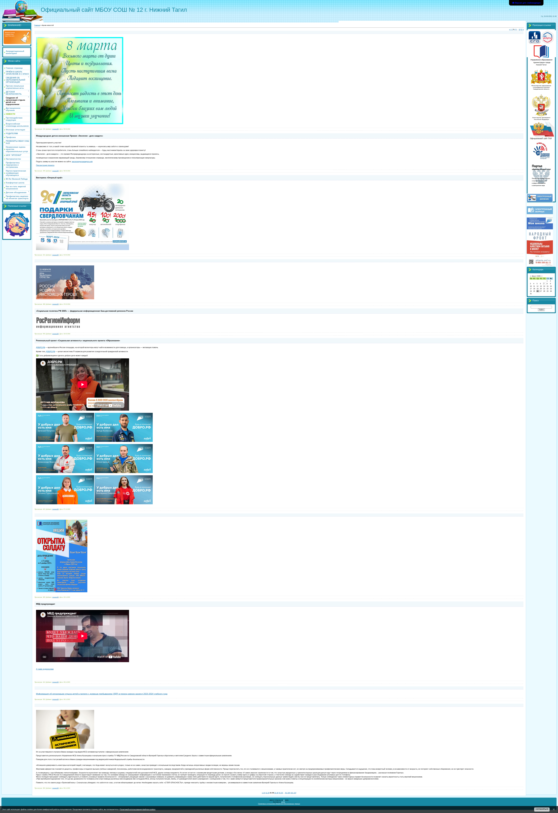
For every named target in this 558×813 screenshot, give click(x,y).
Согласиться (542, 809)
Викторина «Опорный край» (49, 178)
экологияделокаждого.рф (82, 162)
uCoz (283, 802)
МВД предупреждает (45, 604)
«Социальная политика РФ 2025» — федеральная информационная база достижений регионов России (84, 311)
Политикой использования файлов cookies (137, 809)
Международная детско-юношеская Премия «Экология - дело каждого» (69, 136)
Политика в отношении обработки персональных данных (279, 804)
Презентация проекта (45, 165)
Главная (37, 25)
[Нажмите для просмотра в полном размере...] (65, 299)
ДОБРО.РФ (40, 347)
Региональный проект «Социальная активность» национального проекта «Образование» (78, 340)
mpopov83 (55, 129)
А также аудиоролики (45, 669)
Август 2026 (536, 276)
